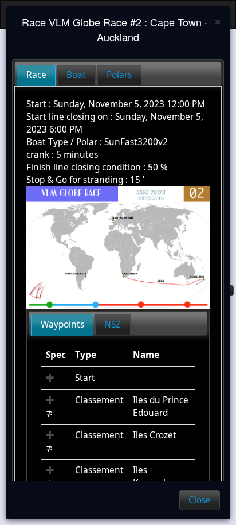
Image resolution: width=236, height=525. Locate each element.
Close (199, 500)
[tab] (36, 75)
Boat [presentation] (76, 75)
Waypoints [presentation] (62, 324)
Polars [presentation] (119, 75)
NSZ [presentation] (112, 324)
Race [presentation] (36, 75)
